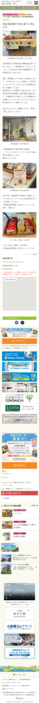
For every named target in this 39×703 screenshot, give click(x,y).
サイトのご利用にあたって (10, 679)
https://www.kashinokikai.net (13, 262)
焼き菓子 (29, 14)
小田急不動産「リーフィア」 (10, 685)
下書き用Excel (6, 473)
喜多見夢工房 (16, 16)
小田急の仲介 (24, 685)
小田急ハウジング (7, 689)
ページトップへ (21, 674)
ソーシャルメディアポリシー (11, 682)
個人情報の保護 (24, 679)
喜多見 (15, 14)
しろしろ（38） (27, 254)
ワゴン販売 (6, 16)
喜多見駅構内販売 (27, 16)
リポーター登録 (31, 346)
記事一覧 (35, 505)
